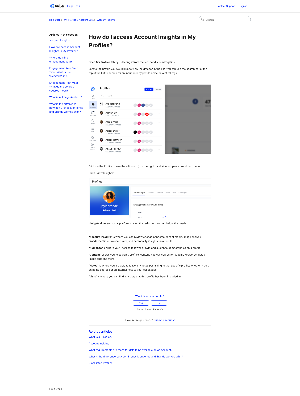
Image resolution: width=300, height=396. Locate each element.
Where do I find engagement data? (60, 59)
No (159, 303)
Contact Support (225, 6)
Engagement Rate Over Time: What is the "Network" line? (63, 72)
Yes (141, 303)
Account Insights (106, 19)
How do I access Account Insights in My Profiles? (64, 49)
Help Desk (54, 19)
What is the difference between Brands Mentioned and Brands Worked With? (66, 107)
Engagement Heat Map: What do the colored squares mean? (63, 86)
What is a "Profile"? (100, 337)
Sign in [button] (243, 6)
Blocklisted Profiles (100, 363)
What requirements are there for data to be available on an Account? (130, 350)
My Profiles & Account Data (79, 19)
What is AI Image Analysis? (65, 97)
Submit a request (164, 320)
